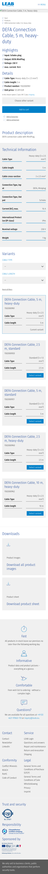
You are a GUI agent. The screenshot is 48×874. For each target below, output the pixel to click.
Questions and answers (34, 742)
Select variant (35, 375)
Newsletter (7, 742)
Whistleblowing (30, 783)
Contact (5, 738)
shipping (31, 95)
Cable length (8, 273)
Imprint (27, 791)
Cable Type (7, 260)
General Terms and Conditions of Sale (32, 778)
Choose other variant (24, 100)
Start (6, 18)
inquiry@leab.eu (31, 718)
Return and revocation (34, 750)
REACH (5, 770)
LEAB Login (28, 738)
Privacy (27, 787)
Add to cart (24, 109)
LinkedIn (6, 746)
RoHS (4, 773)
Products (7, 21)
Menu (43, 4)
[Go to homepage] (8, 4)
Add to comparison (13, 120)
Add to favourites (12, 117)
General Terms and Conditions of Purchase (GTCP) (34, 769)
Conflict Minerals (9, 766)
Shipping (28, 754)
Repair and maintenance (35, 746)
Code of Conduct (9, 777)
